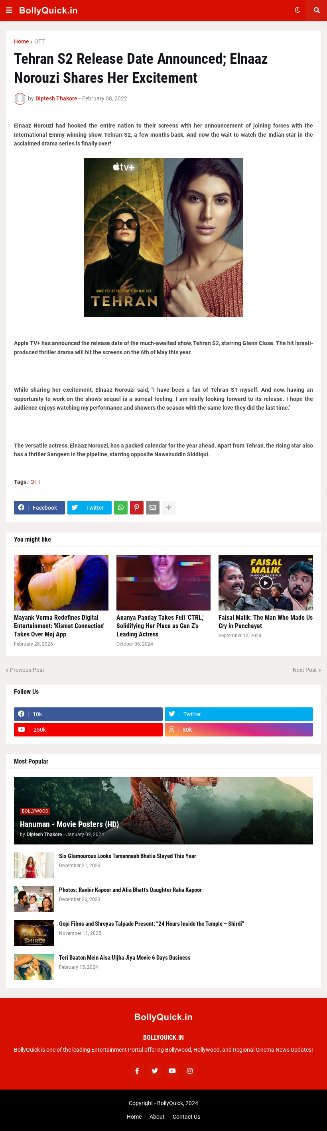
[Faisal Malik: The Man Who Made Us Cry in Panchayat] (266, 583)
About (157, 1116)
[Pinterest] (137, 507)
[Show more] (168, 507)
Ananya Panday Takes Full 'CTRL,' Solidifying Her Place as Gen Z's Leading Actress (160, 626)
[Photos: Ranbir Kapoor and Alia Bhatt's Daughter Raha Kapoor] (34, 899)
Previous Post (27, 670)
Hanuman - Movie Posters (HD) (69, 824)
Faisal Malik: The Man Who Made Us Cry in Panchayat (266, 622)
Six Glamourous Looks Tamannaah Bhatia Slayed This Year (127, 856)
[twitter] (155, 1071)
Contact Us (186, 1116)
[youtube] (172, 1071)
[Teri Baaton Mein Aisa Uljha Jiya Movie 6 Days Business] (34, 967)
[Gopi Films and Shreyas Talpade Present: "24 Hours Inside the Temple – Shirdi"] (34, 933)
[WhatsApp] (121, 507)
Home (21, 41)
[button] (9, 10)
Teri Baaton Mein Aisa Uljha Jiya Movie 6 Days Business (125, 957)
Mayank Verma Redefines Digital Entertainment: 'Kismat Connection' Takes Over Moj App (59, 626)
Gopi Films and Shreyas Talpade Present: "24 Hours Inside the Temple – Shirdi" (151, 923)
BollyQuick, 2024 (177, 1103)
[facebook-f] (137, 1071)
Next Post (305, 670)
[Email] (153, 507)
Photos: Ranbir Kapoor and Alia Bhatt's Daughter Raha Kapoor (130, 889)
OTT (39, 41)
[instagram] (190, 1071)
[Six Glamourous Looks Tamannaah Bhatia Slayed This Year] (34, 865)
